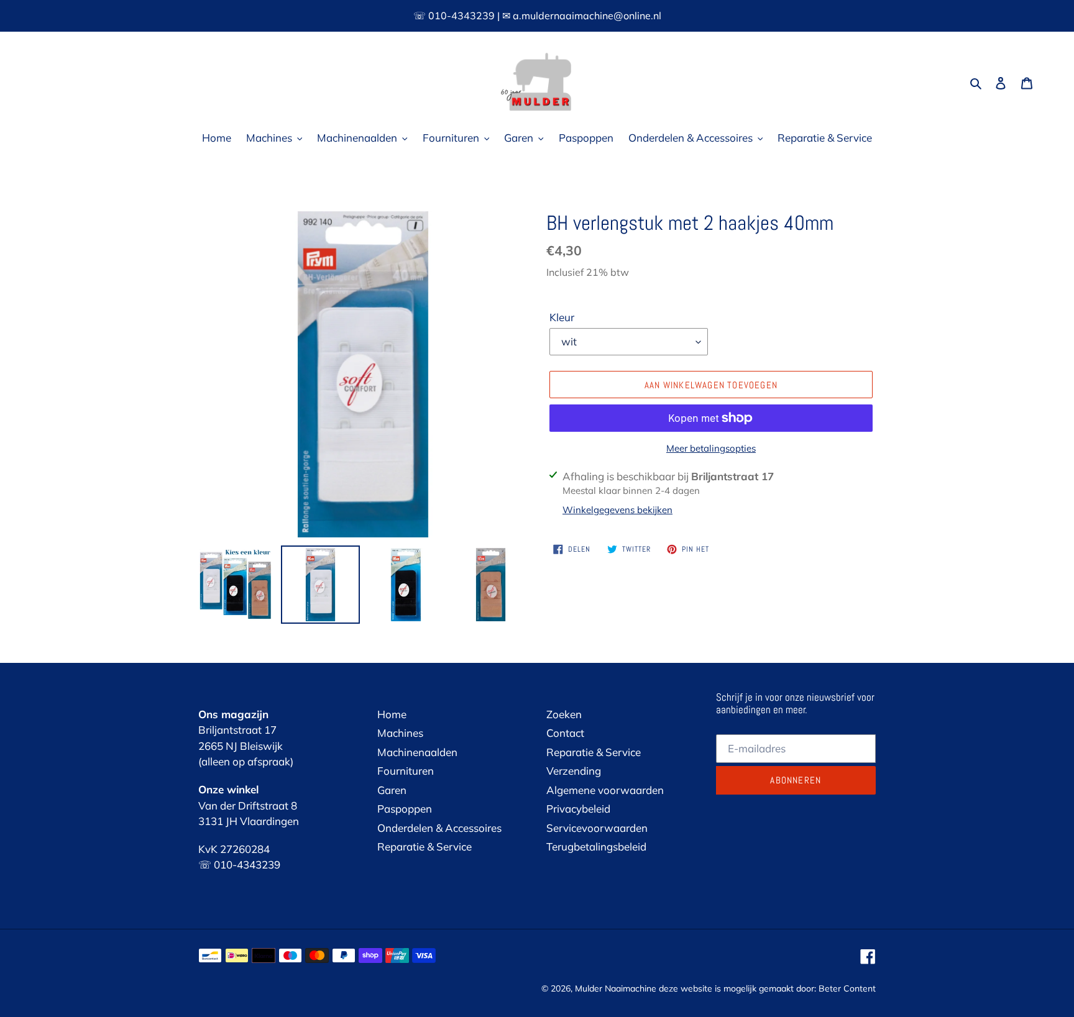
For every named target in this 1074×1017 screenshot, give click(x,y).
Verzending (573, 770)
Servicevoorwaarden (597, 827)
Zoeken (564, 714)
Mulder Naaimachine (615, 988)
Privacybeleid (578, 808)
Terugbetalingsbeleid (596, 846)
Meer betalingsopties (711, 448)
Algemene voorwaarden (605, 789)
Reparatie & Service (424, 846)
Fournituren (405, 770)
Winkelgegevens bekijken (617, 510)
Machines (400, 732)
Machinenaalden (417, 752)
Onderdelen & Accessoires (439, 827)
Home (391, 714)
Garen (391, 789)
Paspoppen (404, 808)
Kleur (561, 317)
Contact (565, 732)
